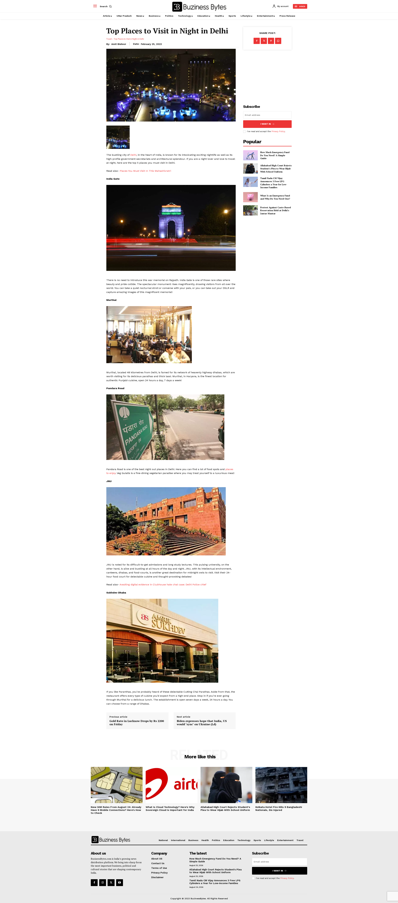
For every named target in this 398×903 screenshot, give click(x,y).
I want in (265, 124)
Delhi (133, 154)
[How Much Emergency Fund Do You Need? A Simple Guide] (250, 155)
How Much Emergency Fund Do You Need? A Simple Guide (274, 155)
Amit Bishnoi (118, 44)
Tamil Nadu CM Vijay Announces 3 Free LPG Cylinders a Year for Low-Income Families (273, 183)
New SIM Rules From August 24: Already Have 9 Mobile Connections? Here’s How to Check (116, 810)
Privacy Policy (278, 131)
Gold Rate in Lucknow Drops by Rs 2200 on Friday (136, 722)
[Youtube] (119, 882)
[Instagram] (102, 882)
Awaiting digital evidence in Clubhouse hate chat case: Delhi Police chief (163, 584)
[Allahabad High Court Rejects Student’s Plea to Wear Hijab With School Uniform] (250, 168)
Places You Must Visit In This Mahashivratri (145, 170)
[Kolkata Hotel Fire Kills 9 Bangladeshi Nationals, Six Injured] (281, 785)
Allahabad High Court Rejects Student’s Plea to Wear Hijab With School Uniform (276, 168)
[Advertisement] (267, 75)
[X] (264, 41)
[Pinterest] (271, 41)
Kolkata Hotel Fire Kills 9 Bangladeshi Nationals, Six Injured (278, 808)
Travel (109, 39)
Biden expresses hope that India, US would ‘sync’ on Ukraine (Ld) (202, 722)
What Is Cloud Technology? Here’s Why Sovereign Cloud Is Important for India (170, 808)
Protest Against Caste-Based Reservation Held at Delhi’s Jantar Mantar (275, 210)
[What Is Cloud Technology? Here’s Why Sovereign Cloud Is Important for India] (171, 785)
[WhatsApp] (278, 41)
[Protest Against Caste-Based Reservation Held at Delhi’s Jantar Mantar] (250, 210)
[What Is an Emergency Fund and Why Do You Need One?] (250, 197)
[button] (106, 6)
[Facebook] (257, 41)
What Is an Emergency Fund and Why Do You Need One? (275, 197)
